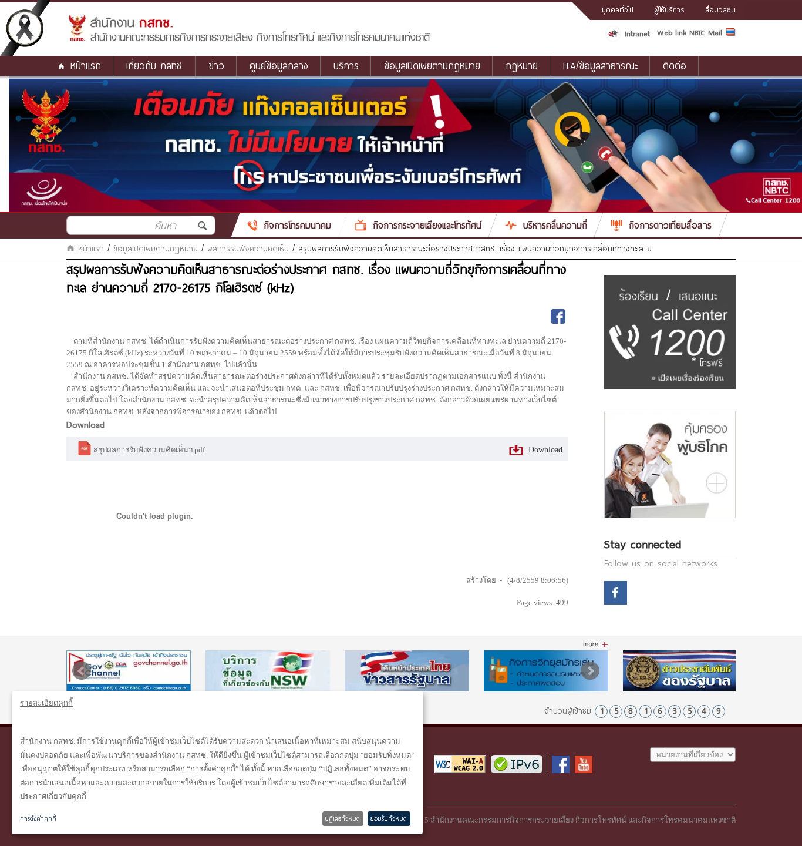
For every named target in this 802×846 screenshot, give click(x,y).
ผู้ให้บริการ (669, 9)
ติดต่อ (674, 65)
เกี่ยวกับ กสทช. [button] (154, 65)
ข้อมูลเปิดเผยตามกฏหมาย (155, 248)
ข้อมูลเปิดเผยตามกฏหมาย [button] (432, 65)
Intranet (637, 33)
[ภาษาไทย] (731, 34)
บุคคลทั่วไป (617, 9)
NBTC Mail (705, 32)
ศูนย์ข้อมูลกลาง (279, 65)
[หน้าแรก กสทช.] (248, 39)
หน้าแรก (85, 65)
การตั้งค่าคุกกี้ (38, 818)
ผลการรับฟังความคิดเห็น (248, 248)
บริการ (346, 65)
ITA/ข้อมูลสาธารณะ (600, 65)
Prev (81, 671)
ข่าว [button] (216, 65)
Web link (671, 32)
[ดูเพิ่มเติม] (595, 644)
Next (590, 671)
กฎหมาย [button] (522, 65)
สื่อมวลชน (720, 9)
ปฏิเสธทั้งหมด (342, 818)
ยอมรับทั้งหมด (388, 818)
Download (544, 449)
